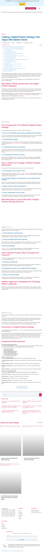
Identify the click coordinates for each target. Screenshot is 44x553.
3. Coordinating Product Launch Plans (10, 51)
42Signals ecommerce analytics (22, 173)
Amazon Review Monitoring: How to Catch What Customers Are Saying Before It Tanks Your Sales (31, 412)
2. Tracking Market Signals (8, 50)
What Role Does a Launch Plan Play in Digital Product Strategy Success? (15, 59)
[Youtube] (42, 551)
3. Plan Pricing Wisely (8, 62)
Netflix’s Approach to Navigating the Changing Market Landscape (14, 68)
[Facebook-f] (36, 551)
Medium (8, 121)
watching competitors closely (17, 143)
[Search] (40, 394)
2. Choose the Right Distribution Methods (10, 61)
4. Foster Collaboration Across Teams (10, 58)
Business (4, 34)
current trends (20, 330)
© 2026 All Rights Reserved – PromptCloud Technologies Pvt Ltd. (12, 550)
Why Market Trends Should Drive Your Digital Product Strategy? (14, 46)
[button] (40, 8)
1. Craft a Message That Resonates (10, 60)
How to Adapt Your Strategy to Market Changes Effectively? (13, 53)
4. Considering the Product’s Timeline (10, 52)
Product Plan (9, 227)
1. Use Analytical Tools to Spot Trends (10, 54)
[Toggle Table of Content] (40, 45)
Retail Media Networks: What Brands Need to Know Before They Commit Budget (9, 498)
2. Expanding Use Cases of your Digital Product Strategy (13, 66)
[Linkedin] (38, 551)
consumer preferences (21, 94)
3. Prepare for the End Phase (9, 67)
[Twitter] (40, 551)
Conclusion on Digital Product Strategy (9, 69)
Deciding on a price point (6, 248)
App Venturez (9, 312)
